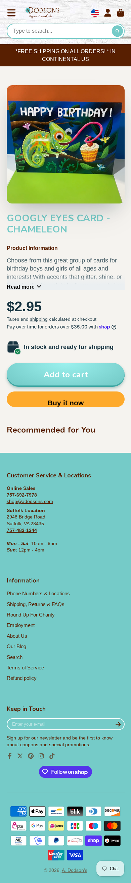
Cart (121, 13)
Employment (21, 625)
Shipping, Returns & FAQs (35, 604)
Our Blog (16, 646)
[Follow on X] (20, 756)
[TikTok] (52, 756)
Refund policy (22, 678)
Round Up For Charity (31, 615)
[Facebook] (10, 756)
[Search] (117, 31)
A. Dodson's (74, 870)
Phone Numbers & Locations (38, 593)
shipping (39, 319)
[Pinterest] (31, 756)
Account (108, 13)
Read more (21, 287)
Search (15, 657)
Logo (42, 13)
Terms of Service (25, 667)
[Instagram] (41, 756)
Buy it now (66, 403)
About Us (17, 636)
